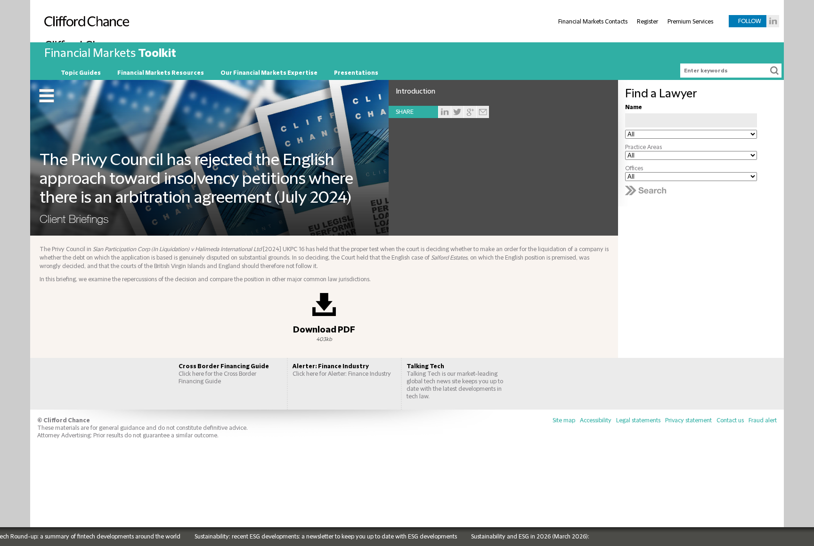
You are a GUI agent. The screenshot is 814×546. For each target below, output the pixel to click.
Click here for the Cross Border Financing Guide (224, 374)
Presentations (356, 73)
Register (647, 21)
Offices (634, 168)
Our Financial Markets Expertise (268, 73)
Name (633, 107)
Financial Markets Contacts (592, 21)
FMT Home (44, 73)
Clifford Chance (84, 41)
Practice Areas (643, 147)
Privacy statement (688, 420)
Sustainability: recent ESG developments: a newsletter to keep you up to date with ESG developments (312, 536)
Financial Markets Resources (160, 73)
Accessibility (595, 420)
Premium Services (690, 21)
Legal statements (638, 420)
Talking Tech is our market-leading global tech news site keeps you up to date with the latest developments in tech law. (455, 381)
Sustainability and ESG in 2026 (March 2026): (516, 536)
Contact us (730, 420)
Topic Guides (81, 73)
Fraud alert (763, 420)
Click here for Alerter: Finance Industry (342, 370)
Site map (564, 420)
